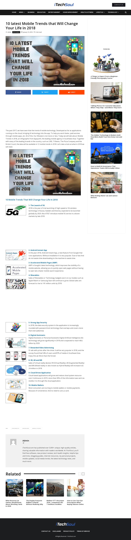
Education (41, 12)
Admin (9, 32)
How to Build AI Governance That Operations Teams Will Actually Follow (105, 167)
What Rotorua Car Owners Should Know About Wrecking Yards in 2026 (14, 503)
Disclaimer (57, 531)
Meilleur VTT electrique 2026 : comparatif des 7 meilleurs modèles (55, 502)
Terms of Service (83, 531)
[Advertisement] (45, 114)
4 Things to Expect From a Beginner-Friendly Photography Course (104, 77)
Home (14, 12)
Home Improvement (70, 12)
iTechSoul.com (71, 536)
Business (31, 12)
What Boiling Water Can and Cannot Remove (104, 196)
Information (16, 32)
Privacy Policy (68, 531)
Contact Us (45, 531)
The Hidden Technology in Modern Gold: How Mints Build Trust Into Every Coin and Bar (106, 137)
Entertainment (54, 12)
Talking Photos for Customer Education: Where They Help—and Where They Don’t (106, 106)
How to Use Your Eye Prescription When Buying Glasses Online (75, 502)
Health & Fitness (87, 12)
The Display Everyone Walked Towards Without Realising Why (34, 502)
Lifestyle (99, 12)
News (21, 12)
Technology (112, 12)
